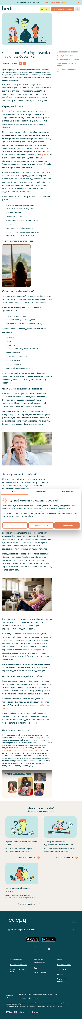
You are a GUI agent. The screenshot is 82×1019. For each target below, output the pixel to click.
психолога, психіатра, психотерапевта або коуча (23, 750)
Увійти (44, 9)
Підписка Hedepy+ (40, 972)
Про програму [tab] (67, 491)
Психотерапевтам (64, 965)
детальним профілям (32, 650)
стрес (43, 154)
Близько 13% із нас (11, 111)
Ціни (35, 968)
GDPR (56, 994)
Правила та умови (25, 994)
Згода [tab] (14, 491)
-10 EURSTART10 (53, 2)
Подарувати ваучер (62, 980)
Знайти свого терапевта (63, 9)
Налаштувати (40, 525)
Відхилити (15, 525)
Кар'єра (60, 974)
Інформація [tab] (41, 491)
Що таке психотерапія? (18, 965)
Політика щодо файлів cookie (42, 994)
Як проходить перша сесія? (17, 971)
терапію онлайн (34, 634)
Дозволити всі (67, 525)
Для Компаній (62, 969)
